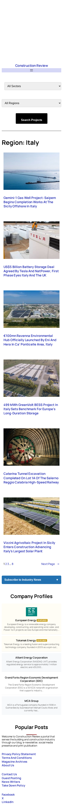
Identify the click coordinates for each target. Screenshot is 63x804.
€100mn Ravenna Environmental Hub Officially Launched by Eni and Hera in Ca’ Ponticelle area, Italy (30, 340)
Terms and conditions (17, 758)
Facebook (8, 794)
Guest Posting (11, 778)
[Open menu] (31, 70)
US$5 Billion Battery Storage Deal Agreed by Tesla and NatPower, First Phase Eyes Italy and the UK (31, 271)
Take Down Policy (13, 785)
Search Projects (31, 119)
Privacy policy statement (19, 754)
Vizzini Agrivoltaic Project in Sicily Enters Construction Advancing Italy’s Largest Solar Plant (29, 547)
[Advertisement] (31, 31)
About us (8, 765)
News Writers (11, 782)
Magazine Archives (14, 762)
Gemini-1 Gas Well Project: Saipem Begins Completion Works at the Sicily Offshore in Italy (30, 202)
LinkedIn (7, 802)
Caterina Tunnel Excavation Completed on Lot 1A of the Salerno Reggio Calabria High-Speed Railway (31, 477)
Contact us (9, 774)
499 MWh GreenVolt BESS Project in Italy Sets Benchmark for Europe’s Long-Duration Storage (31, 409)
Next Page (50, 564)
